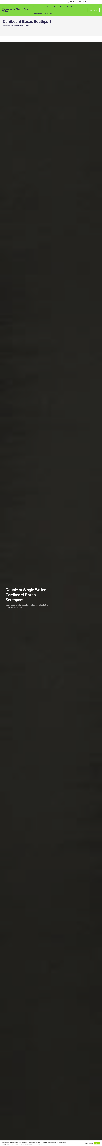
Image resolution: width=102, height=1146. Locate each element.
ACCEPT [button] (97, 1143)
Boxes (49, 7)
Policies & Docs (37, 13)
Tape (55, 7)
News (72, 7)
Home (34, 7)
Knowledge (48, 13)
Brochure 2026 (64, 7)
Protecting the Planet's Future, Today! (16, 10)
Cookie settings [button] (89, 1143)
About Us (41, 7)
